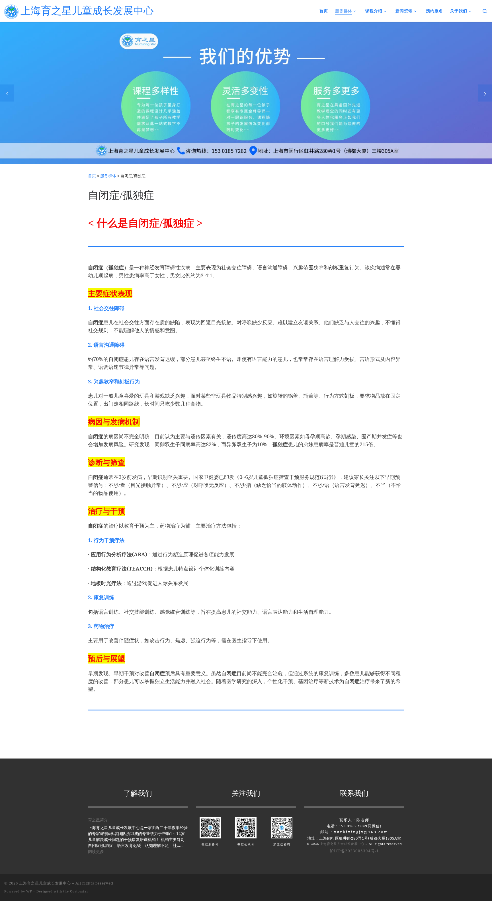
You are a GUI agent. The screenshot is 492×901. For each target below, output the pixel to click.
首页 (92, 175)
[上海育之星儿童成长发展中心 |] (11, 10)
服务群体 (108, 175)
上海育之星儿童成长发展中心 (342, 844)
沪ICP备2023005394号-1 (354, 851)
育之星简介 (98, 820)
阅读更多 (96, 851)
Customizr (79, 891)
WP (29, 891)
